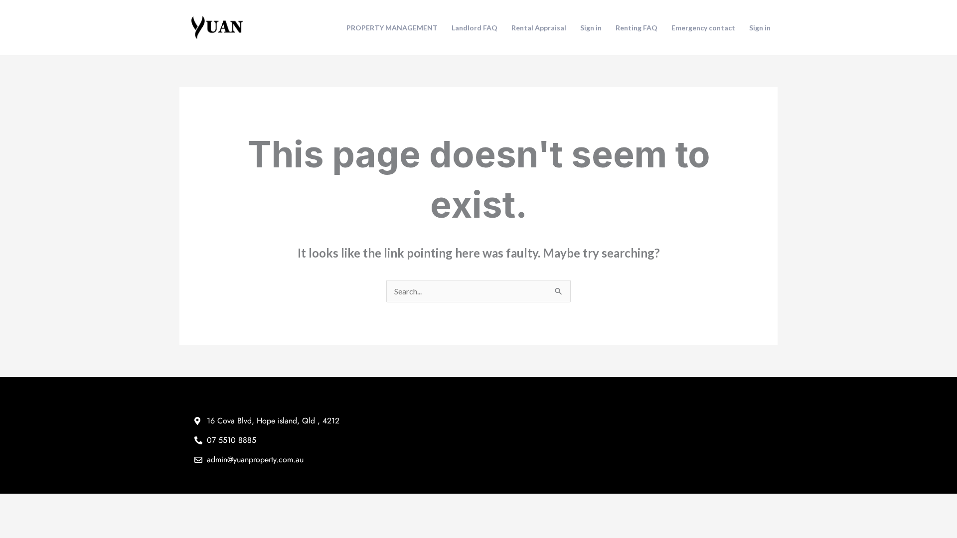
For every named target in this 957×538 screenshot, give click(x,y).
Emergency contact (703, 27)
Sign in (591, 27)
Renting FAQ (636, 27)
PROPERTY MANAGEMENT (392, 27)
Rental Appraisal (538, 27)
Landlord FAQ (474, 27)
